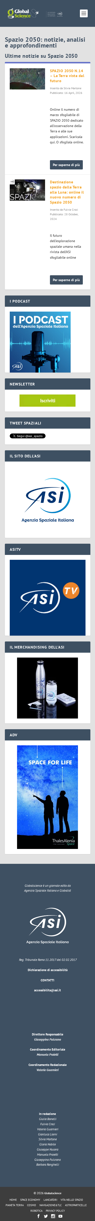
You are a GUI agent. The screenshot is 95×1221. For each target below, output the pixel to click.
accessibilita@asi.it (47, 990)
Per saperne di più (66, 165)
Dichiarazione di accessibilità (47, 970)
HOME (13, 1199)
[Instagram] (53, 1216)
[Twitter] (46, 1216)
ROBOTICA (36, 1210)
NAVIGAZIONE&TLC (50, 1205)
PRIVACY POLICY (55, 1210)
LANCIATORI (50, 1199)
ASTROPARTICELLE (76, 1205)
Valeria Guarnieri (47, 1070)
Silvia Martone (72, 88)
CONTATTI (47, 980)
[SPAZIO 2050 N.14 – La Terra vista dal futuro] (27, 78)
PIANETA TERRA (15, 1205)
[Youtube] (60, 1216)
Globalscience (52, 1193)
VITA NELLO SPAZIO (72, 1199)
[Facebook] (38, 1216)
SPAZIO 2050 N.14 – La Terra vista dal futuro (67, 75)
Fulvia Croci (71, 209)
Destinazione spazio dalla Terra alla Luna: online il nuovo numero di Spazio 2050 (67, 192)
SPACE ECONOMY (30, 1199)
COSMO (31, 1205)
